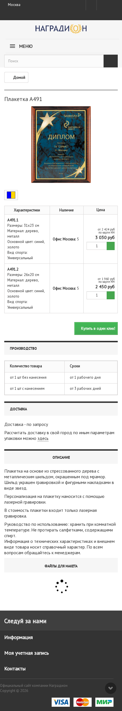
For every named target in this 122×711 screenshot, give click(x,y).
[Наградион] (61, 31)
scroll (110, 688)
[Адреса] (91, 5)
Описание (61, 457)
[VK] (101, 5)
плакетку (51, 496)
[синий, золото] (11, 195)
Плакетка (13, 471)
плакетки (39, 510)
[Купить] (111, 246)
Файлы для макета (61, 566)
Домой (19, 77)
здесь (43, 438)
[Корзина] (112, 4)
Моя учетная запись (26, 653)
